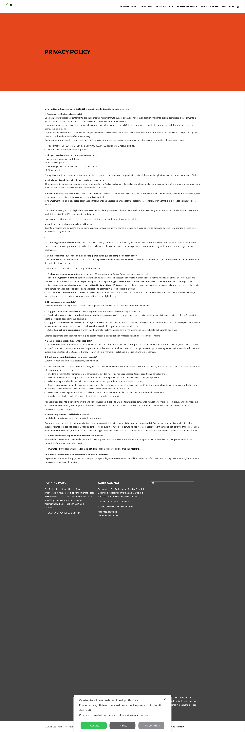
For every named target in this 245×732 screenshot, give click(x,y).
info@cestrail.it (110, 511)
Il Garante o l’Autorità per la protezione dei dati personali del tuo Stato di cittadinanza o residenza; (94, 448)
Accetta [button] (94, 725)
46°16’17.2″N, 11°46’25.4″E (116, 501)
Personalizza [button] (152, 725)
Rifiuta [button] (123, 725)
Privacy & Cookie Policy (173, 726)
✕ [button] (165, 699)
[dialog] (122, 713)
